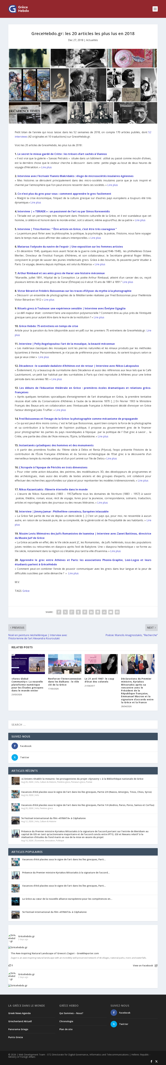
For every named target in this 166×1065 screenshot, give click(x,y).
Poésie (89, 782)
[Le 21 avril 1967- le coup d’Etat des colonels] (101, 664)
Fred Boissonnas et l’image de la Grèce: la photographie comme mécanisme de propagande (78, 418)
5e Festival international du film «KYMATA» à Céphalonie (53, 818)
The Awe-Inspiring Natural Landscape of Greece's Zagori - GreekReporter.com (55, 953)
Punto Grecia (15, 1037)
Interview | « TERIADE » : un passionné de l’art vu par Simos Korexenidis (64, 211)
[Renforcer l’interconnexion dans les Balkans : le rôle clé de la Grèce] (64, 664)
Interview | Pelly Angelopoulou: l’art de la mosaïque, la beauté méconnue (67, 344)
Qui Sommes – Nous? (71, 1013)
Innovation (50, 840)
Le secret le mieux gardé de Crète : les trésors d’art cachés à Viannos (62, 154)
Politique (60, 840)
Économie (39, 840)
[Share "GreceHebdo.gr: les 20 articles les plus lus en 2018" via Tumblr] (78, 612)
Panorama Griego (18, 1029)
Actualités (92, 40)
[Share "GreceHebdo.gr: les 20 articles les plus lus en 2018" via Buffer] (98, 612)
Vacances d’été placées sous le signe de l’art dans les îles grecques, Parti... (64, 859)
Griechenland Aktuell (20, 1021)
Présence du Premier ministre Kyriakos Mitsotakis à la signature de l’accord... (66, 872)
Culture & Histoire (48, 782)
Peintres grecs (63, 782)
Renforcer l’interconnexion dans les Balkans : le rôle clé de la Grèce (64, 681)
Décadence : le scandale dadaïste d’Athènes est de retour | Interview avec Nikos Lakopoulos (79, 366)
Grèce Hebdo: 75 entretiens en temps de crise (48, 326)
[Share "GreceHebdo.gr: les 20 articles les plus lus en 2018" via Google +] (72, 612)
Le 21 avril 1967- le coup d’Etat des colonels (99, 680)
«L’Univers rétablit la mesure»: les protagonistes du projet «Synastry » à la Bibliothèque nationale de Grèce (82, 778)
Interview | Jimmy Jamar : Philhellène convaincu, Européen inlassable (64, 511)
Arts (37, 782)
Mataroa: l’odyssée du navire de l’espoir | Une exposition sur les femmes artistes (71, 246)
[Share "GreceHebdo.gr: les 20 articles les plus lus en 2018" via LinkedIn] (91, 612)
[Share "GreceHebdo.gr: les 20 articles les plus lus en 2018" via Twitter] (65, 612)
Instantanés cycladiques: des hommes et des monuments (56, 445)
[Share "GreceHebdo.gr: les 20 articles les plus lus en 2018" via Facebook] (59, 612)
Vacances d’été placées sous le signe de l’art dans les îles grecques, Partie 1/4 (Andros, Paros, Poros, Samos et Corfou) (87, 805)
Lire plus (46, 167)
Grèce (26, 591)
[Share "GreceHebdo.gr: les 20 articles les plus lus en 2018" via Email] (110, 612)
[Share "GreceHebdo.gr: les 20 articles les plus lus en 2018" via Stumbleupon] (104, 612)
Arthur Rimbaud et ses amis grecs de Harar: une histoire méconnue (61, 273)
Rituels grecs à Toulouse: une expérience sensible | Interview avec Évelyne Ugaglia (71, 308)
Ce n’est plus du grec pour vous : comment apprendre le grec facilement (64, 193)
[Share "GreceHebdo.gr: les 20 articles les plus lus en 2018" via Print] (117, 612)
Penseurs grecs (78, 782)
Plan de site (65, 1029)
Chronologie (66, 1021)
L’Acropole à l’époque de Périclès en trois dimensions (53, 467)
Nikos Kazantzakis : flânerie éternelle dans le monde (53, 489)
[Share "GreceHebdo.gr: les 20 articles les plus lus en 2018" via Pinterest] (85, 612)
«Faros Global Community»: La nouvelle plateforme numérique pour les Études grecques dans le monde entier (27, 684)
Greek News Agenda (19, 1013)
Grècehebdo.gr (26, 936)
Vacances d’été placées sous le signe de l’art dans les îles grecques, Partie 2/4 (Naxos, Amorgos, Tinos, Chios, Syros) (86, 791)
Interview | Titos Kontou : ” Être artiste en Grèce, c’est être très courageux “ (67, 229)
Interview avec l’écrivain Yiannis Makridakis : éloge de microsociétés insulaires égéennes (76, 176)
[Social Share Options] (156, 965)
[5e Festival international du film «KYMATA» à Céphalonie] (16, 820)
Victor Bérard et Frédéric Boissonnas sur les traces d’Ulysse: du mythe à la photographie (74, 291)
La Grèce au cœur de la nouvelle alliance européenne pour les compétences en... (67, 898)
